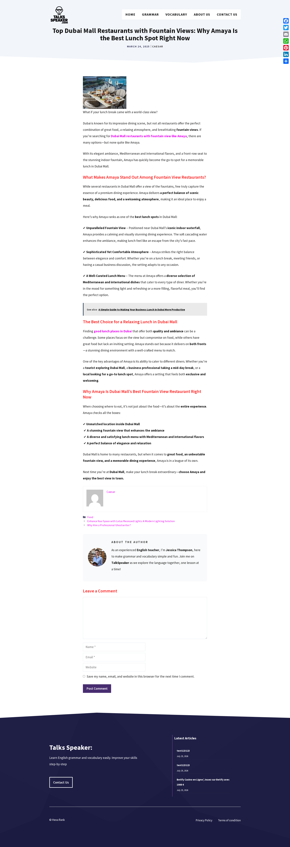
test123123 (183, 750)
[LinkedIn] (286, 54)
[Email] (286, 34)
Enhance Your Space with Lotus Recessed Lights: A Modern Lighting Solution (131, 521)
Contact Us (227, 14)
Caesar (157, 46)
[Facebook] (286, 20)
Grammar (150, 14)
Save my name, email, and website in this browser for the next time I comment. (140, 676)
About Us (202, 14)
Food (90, 517)
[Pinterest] (286, 47)
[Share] (286, 61)
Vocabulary (176, 14)
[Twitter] (286, 27)
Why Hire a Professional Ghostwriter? (109, 525)
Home (130, 14)
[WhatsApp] (286, 41)
